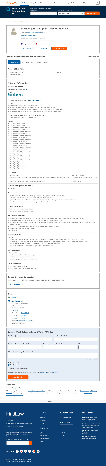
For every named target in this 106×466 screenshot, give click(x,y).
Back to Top (54, 401)
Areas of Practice (14, 62)
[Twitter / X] (25, 451)
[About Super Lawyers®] (34, 44)
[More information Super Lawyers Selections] (26, 89)
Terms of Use (43, 372)
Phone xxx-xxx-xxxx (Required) (52, 344)
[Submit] (30, 443)
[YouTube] (21, 451)
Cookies (29, 461)
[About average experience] (49, 44)
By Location (43, 432)
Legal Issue (33, 10)
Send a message (20, 318)
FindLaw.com (85, 417)
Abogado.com (86, 430)
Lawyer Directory (10, 21)
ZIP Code (81, 344)
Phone (20, 365)
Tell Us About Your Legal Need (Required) (20, 352)
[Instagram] (29, 451)
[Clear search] (83, 13)
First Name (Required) (15, 336)
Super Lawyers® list (35, 100)
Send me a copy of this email (19, 368)
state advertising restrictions (36, 391)
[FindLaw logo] (12, 3)
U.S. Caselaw (63, 432)
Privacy (14, 461)
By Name (42, 441)
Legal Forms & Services (66, 417)
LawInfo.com (85, 436)
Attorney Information (28, 62)
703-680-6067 (23, 315)
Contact (45, 62)
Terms (8, 461)
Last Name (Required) (60, 336)
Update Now (18, 388)
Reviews (38, 62)
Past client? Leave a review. (28, 35)
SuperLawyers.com (87, 424)
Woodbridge (26, 21)
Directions (15, 310)
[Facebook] (17, 451)
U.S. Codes (62, 435)
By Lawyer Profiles (44, 438)
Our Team (42, 417)
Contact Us (42, 423)
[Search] (98, 3)
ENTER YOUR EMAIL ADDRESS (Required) (17, 440)
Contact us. (22, 426)
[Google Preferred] (38, 451)
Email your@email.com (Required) (18, 344)
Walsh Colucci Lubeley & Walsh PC (39, 21)
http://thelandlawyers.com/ (25, 320)
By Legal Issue (43, 435)
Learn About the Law (65, 427)
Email (12, 365)
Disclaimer (21, 461)
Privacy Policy (54, 372)
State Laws (62, 430)
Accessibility (43, 420)
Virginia (19, 21)
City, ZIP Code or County (65, 10)
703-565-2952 (25, 313)
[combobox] (43, 13)
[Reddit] (33, 451)
